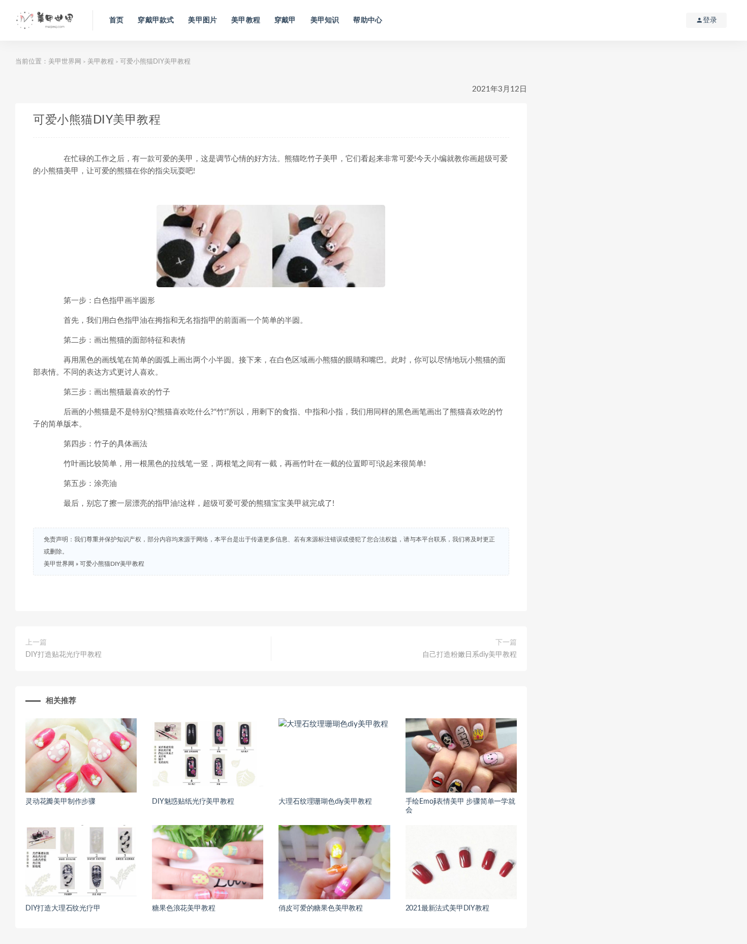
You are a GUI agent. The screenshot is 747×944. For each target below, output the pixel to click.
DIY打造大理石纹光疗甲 (63, 908)
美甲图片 (202, 20)
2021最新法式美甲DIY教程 (447, 908)
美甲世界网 (64, 61)
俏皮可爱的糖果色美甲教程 (320, 908)
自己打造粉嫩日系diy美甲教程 (469, 654)
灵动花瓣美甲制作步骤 (60, 801)
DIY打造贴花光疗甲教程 (63, 654)
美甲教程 (245, 20)
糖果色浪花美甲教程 (183, 908)
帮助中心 (367, 20)
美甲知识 (324, 20)
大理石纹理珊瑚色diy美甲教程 (324, 801)
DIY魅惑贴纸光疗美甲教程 (193, 801)
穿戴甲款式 (156, 20)
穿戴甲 (285, 20)
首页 (116, 20)
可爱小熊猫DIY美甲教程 (112, 564)
